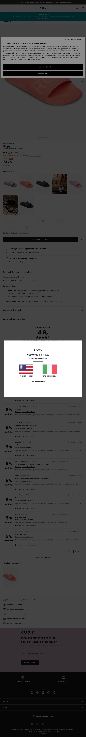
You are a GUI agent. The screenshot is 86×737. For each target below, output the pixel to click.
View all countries (38, 381)
